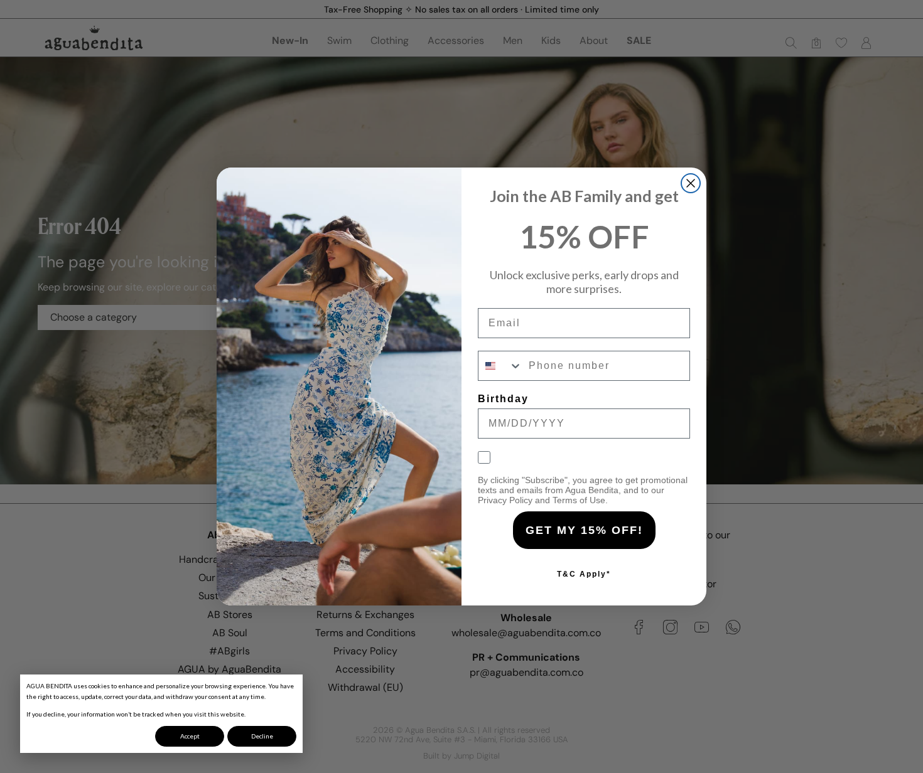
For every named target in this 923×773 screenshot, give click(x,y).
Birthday (503, 398)
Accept (190, 736)
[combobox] (500, 365)
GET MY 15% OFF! (584, 530)
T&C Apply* (584, 574)
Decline (262, 736)
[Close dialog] (690, 183)
